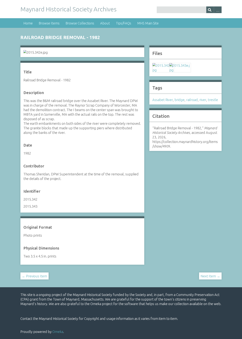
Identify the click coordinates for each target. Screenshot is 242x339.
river (202, 100)
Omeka (57, 332)
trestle (213, 100)
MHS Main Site (148, 23)
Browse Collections (80, 23)
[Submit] (210, 9)
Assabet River (162, 100)
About (105, 23)
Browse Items (49, 23)
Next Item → (210, 276)
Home (28, 23)
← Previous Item (34, 276)
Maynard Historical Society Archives (68, 9)
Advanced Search (218, 9)
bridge (180, 100)
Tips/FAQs (123, 23)
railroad (192, 100)
